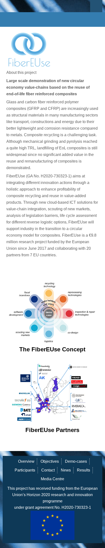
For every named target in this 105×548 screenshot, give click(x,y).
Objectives (50, 461)
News (66, 470)
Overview (26, 461)
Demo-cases (76, 461)
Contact (48, 470)
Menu (96, 6)
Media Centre (52, 479)
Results (83, 470)
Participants (25, 470)
